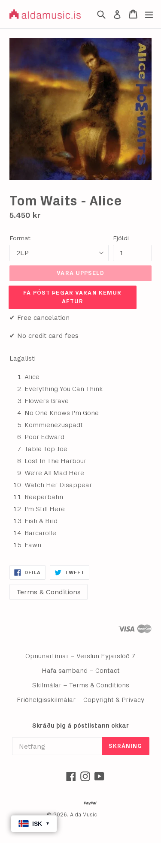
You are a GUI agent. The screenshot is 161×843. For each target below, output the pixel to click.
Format (19, 238)
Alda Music (83, 815)
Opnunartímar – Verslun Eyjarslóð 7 (80, 656)
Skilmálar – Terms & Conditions (80, 685)
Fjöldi (121, 238)
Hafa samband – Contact (81, 670)
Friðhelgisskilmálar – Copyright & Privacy (80, 699)
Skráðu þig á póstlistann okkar (80, 726)
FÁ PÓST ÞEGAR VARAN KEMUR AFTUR (72, 297)
